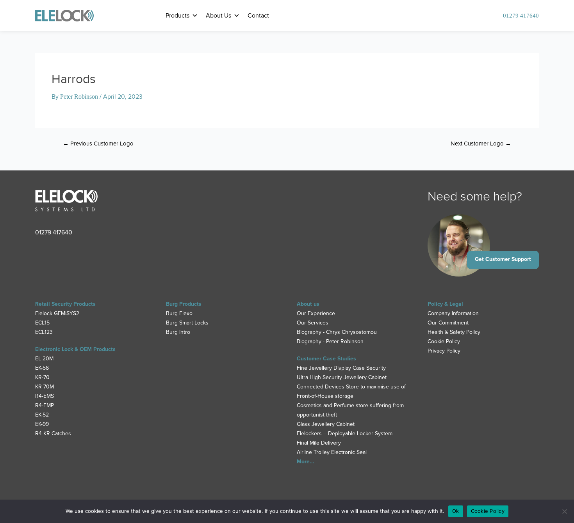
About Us (218, 15)
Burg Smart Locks (187, 323)
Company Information (453, 313)
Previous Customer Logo (98, 144)
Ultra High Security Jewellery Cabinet (342, 377)
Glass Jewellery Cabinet (326, 424)
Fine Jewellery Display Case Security (341, 368)
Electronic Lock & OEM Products (75, 349)
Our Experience (316, 313)
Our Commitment (448, 323)
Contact (258, 15)
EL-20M (44, 359)
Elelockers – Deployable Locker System (344, 433)
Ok (455, 511)
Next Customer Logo (481, 144)
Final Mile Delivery (319, 443)
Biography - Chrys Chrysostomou (337, 332)
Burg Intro (178, 332)
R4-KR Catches (53, 433)
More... (305, 461)
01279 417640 (521, 15)
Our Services (312, 323)
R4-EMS (44, 396)
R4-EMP (44, 405)
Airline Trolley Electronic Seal (332, 452)
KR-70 (42, 377)
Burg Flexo (179, 313)
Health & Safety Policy (454, 332)
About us (308, 304)
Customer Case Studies (326, 359)
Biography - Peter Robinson (330, 341)
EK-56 (42, 368)
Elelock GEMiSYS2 (57, 313)
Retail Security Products (65, 304)
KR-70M (44, 387)
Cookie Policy (444, 341)
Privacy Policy (444, 351)
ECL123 (44, 332)
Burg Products (183, 304)
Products (177, 15)
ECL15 (42, 323)
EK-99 (42, 424)
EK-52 (42, 415)
